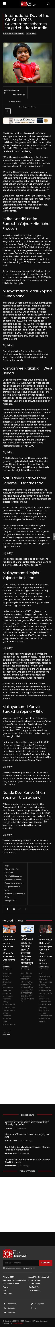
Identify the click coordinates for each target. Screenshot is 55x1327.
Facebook (12, 1304)
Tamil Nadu (44, 967)
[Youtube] (5, 1313)
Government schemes (14, 880)
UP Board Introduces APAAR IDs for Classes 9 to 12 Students (27, 1161)
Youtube (11, 1313)
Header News (31, 33)
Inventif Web (18, 1323)
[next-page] (8, 1033)
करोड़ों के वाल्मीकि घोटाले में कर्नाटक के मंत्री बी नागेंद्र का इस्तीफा (27, 1123)
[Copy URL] (19, 909)
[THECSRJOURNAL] (28, 3)
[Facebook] (7, 909)
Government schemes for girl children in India (14, 886)
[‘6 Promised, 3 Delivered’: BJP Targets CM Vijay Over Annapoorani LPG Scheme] (45, 929)
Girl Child (9, 873)
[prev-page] (4, 1033)
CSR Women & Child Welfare (13, 33)
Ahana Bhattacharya (19, 92)
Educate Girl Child (12, 869)
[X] (13, 909)
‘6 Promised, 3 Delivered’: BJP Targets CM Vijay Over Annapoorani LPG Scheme (45, 950)
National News (11, 1141)
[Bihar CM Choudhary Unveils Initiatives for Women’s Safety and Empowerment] (9, 929)
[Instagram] (32, 1304)
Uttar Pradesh (11, 1166)
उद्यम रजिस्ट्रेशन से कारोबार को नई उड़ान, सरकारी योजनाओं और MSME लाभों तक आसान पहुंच (27, 950)
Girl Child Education (13, 876)
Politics (6, 967)
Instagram (39, 1304)
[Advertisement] (27, 1076)
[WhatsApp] (26, 909)
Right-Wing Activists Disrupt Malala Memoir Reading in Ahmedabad (27, 1148)
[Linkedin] (5, 1308)
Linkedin (11, 1308)
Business (25, 967)
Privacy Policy (29, 1268)
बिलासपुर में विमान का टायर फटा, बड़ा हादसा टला (27, 1136)
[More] (8, 111)
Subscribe (45, 1263)
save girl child (11, 901)
